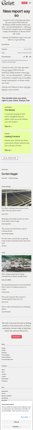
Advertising (5, 398)
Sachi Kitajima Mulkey (7, 233)
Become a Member (7, 395)
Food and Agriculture (7, 359)
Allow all (16, 422)
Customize (16, 426)
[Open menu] (29, 3)
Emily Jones (5, 302)
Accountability (6, 355)
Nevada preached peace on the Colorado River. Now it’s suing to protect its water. (16, 287)
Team (3, 372)
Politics (4, 350)
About (3, 369)
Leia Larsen (5, 214)
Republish (4, 400)
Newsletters (5, 391)
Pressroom (4, 381)
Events (3, 393)
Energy (3, 348)
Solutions (4, 352)
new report (12, 22)
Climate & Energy (13, 178)
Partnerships (5, 378)
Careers (4, 376)
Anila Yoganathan (6, 223)
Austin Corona (5, 292)
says (28, 25)
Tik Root (4, 245)
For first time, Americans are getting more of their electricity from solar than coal (16, 241)
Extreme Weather (6, 357)
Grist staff (4, 178)
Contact (4, 374)
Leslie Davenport (6, 311)
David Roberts (5, 44)
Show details (24, 417)
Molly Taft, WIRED (6, 280)
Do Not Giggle (10, 173)
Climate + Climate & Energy (24, 52)
